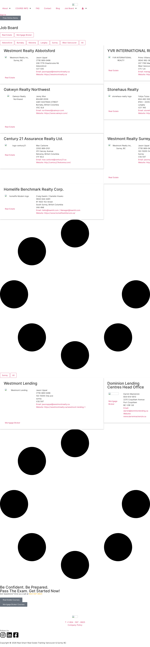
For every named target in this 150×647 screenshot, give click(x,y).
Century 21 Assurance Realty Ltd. (33, 138)
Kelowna (32, 42)
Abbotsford (7, 42)
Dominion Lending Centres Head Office (125, 385)
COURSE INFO (21, 8)
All (82, 42)
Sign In (3, 15)
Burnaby (20, 42)
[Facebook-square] (16, 635)
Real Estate (10, 77)
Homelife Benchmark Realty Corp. (34, 189)
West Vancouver (69, 42)
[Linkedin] (9, 635)
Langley (44, 42)
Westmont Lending (20, 383)
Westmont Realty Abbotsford (29, 50)
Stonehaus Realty (123, 89)
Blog (58, 8)
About (5, 8)
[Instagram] (3, 635)
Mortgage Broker (12, 423)
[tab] (7, 34)
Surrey (55, 42)
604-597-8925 (35, 594)
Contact (47, 8)
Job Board (69, 8)
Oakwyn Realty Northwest (27, 89)
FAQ (37, 8)
